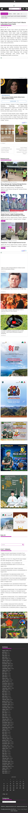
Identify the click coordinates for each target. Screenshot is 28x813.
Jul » (7, 794)
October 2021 (5, 745)
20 (4, 788)
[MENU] (27, 9)
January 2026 (5, 662)
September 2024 (6, 688)
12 (23, 783)
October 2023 (5, 706)
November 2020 (6, 763)
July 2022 (4, 730)
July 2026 (4, 652)
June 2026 (4, 654)
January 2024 (5, 701)
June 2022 (4, 732)
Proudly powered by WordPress (8, 809)
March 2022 (5, 737)
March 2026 (5, 658)
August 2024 (5, 689)
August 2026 (5, 650)
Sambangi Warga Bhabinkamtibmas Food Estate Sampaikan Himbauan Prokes (6, 150)
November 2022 (6, 724)
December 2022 (6, 722)
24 (17, 788)
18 (20, 785)
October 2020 (5, 764)
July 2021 (4, 750)
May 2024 (4, 694)
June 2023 (4, 712)
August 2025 (5, 670)
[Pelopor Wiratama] (2, 8)
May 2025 (4, 675)
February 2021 (5, 758)
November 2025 (6, 665)
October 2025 (5, 667)
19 (23, 785)
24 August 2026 (5, 182)
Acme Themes (14, 810)
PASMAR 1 (4, 143)
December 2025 (6, 663)
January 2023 (5, 720)
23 (13, 788)
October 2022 (5, 725)
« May (3, 794)
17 (17, 785)
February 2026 (5, 660)
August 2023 (5, 709)
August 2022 (5, 729)
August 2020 (5, 768)
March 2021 (5, 756)
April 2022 (4, 735)
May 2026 (4, 655)
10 (17, 783)
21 (7, 788)
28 (7, 790)
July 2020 (4, 769)
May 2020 (4, 773)
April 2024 (4, 696)
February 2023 (5, 719)
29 (10, 790)
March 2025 (5, 678)
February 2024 (5, 699)
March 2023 (5, 717)
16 (13, 785)
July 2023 (4, 711)
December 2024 (6, 683)
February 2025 (5, 680)
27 (4, 790)
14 (7, 785)
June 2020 (4, 771)
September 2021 (6, 746)
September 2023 (6, 707)
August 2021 (5, 748)
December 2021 (6, 742)
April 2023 (4, 715)
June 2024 (4, 693)
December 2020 (6, 761)
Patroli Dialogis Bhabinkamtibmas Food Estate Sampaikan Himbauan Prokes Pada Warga (21, 150)
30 (13, 790)
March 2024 (5, 698)
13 (4, 785)
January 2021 (5, 760)
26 (23, 788)
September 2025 (6, 668)
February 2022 (5, 738)
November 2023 (6, 704)
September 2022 (6, 727)
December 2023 (6, 702)
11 (20, 783)
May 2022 (4, 733)
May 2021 (4, 753)
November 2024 (6, 684)
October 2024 (5, 686)
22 (10, 788)
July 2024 (4, 691)
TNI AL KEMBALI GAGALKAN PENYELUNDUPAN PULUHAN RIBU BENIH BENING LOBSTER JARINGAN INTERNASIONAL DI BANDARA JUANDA (13, 605)
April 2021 (4, 755)
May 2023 (4, 714)
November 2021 (6, 743)
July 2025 (4, 671)
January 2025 (5, 681)
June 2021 (4, 751)
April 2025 (4, 676)
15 (10, 785)
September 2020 (6, 766)
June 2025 (4, 673)
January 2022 (5, 740)
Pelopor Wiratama (13, 182)
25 (20, 788)
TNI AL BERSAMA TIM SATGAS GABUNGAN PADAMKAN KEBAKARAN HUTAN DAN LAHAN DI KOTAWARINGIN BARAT (14, 579)
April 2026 (4, 657)
